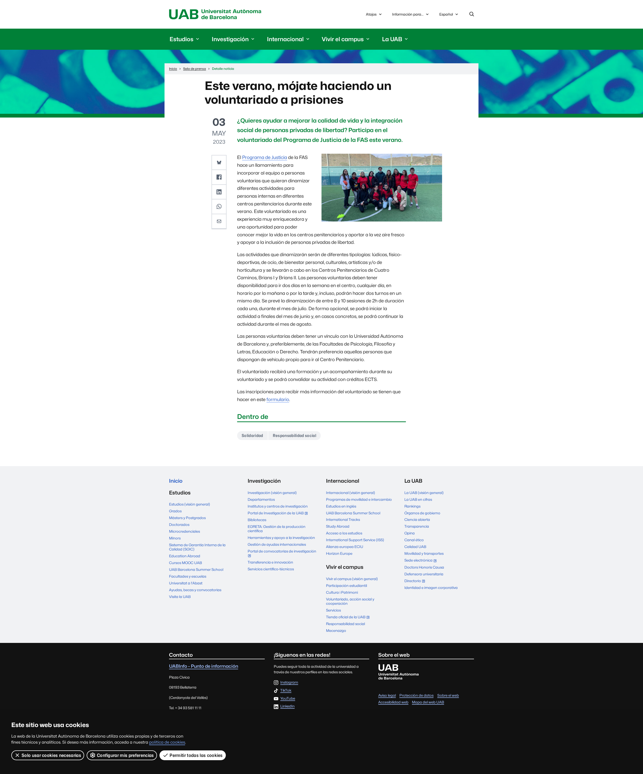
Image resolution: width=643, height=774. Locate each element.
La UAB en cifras (418, 499)
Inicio (175, 481)
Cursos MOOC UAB (185, 563)
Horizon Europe (339, 553)
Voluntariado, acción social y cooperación (350, 601)
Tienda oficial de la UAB (349, 617)
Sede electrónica (421, 561)
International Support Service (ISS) (355, 540)
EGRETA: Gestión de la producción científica (276, 528)
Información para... (407, 14)
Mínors (175, 538)
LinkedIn (287, 706)
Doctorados (179, 524)
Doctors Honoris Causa (424, 567)
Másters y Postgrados (187, 518)
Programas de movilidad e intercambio (359, 499)
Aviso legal (387, 695)
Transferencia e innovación (270, 562)
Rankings (412, 506)
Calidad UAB (415, 546)
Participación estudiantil (346, 585)
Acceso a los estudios (344, 533)
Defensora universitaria (423, 574)
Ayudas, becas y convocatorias (195, 590)
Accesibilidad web (393, 702)
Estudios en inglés (341, 506)
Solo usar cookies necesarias (51, 755)
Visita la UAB (180, 596)
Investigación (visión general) (272, 492)
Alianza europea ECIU (344, 546)
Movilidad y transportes (424, 553)
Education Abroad (184, 556)
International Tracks (343, 519)
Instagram (289, 682)
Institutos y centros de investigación (278, 506)
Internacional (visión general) (350, 492)
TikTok (285, 690)
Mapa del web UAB (428, 702)
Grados (175, 511)
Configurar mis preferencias (125, 755)
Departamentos (261, 499)
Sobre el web (448, 695)
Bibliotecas (257, 520)
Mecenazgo (336, 630)
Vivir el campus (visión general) (352, 579)
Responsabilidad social (294, 435)
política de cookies (167, 742)
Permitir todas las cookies (196, 755)
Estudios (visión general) (189, 504)
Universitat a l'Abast (185, 583)
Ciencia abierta (417, 519)
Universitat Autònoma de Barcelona (216, 14)
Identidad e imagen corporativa (431, 587)
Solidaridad (252, 435)
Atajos (371, 14)
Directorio (415, 581)
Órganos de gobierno (422, 513)
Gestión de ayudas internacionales (277, 544)
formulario (277, 399)
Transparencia (416, 526)
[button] (219, 162)
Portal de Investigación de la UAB (279, 513)
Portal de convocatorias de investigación (282, 554)
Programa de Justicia (264, 157)
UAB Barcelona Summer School (196, 569)
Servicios (333, 610)
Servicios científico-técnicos (271, 569)
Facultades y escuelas (187, 576)
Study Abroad (337, 526)
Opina (409, 533)
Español (446, 15)
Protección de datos (416, 695)
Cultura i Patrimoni (342, 592)
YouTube (287, 698)
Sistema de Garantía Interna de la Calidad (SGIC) (197, 547)
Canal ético (414, 540)
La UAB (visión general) (424, 492)
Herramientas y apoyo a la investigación (281, 537)
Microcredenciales (184, 531)
